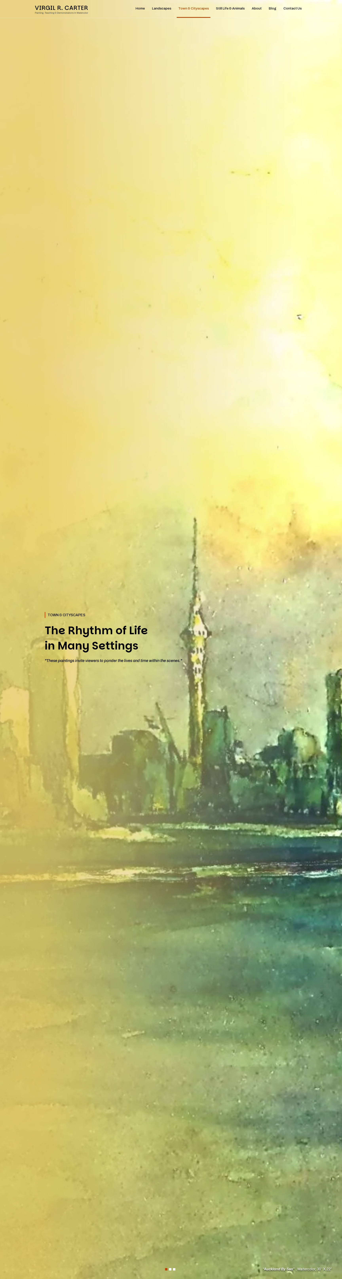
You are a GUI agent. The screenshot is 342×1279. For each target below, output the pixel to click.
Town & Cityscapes (193, 8)
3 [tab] (174, 1269)
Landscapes (161, 8)
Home (140, 8)
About (257, 8)
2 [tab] (170, 1269)
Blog (272, 8)
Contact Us (292, 8)
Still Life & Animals (230, 8)
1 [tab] (166, 1269)
